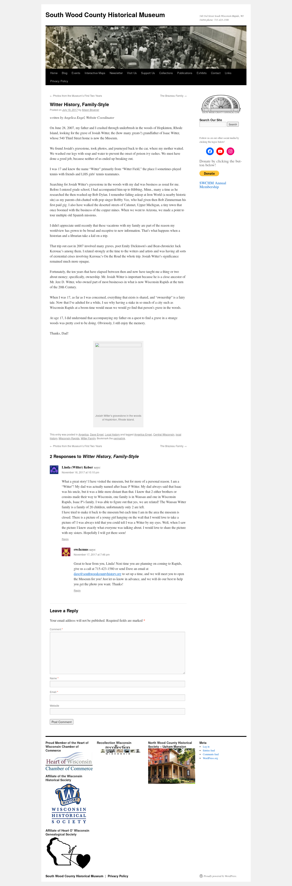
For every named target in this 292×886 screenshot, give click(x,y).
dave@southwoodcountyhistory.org (97, 573)
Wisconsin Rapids (69, 438)
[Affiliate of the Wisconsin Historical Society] (69, 803)
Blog (64, 73)
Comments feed (211, 754)
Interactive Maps (95, 73)
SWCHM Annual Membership (212, 184)
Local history (112, 434)
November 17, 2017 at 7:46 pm (92, 554)
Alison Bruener (90, 109)
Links (228, 73)
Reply (65, 539)
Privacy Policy (59, 81)
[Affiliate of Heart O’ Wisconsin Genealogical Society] (69, 853)
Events (76, 73)
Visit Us (132, 73)
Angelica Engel (143, 434)
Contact (216, 73)
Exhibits (202, 73)
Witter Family (88, 438)
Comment (56, 629)
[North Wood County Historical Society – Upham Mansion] (171, 783)
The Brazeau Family (173, 95)
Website (54, 705)
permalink (119, 438)
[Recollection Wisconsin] (120, 753)
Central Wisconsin (163, 434)
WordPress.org (210, 758)
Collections (166, 73)
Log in (206, 746)
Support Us (148, 73)
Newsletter (116, 73)
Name (54, 678)
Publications (184, 73)
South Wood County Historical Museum (105, 14)
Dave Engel (97, 434)
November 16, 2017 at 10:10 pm (80, 472)
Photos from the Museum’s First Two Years (76, 95)
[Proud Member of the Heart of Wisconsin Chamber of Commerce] (69, 761)
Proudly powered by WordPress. (220, 876)
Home (54, 73)
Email (54, 692)
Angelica (83, 434)
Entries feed (209, 750)
